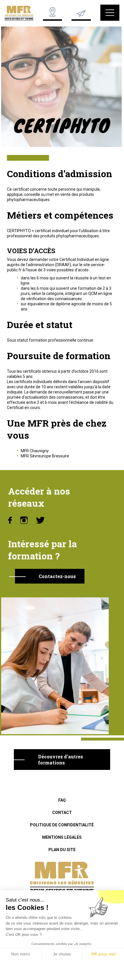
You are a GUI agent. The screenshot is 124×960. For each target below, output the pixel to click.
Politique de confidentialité (62, 825)
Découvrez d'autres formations (60, 759)
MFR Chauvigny (35, 450)
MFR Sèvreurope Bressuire (45, 456)
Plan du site (62, 849)
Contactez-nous (57, 576)
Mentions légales (62, 837)
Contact (62, 812)
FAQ (62, 800)
